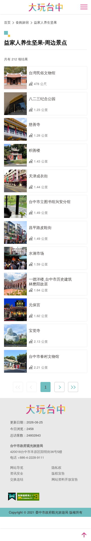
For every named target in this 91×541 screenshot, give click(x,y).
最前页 (18, 387)
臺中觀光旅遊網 (46, 7)
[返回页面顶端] (84, 535)
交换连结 (16, 479)
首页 (7, 22)
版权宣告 (58, 473)
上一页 (32, 387)
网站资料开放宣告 (65, 479)
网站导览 (16, 467)
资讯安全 (16, 473)
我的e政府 (12, 496)
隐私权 (56, 467)
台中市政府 (45, 409)
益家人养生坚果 (45, 22)
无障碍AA (28, 497)
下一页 (59, 387)
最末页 (73, 387)
